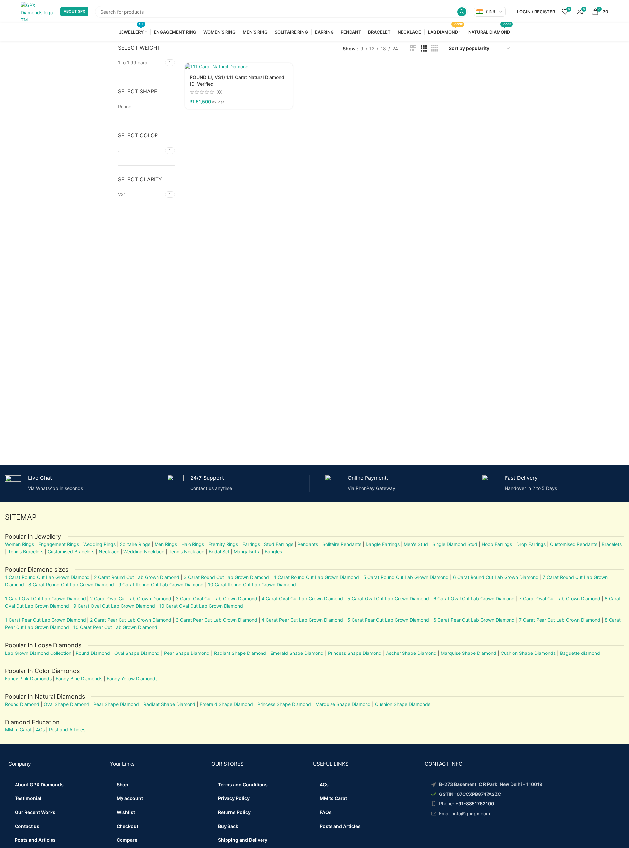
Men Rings (166, 544)
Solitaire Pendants (341, 544)
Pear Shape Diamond (187, 653)
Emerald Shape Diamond (297, 653)
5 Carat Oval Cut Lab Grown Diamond (387, 598)
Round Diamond (93, 653)
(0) (219, 92)
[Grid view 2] (413, 48)
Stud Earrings (278, 544)
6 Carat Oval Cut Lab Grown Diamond (474, 598)
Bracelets (612, 544)
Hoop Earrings (497, 544)
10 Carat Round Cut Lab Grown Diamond (252, 584)
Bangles (273, 551)
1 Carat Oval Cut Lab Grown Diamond (45, 598)
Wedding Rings (99, 544)
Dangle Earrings (383, 544)
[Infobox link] (76, 483)
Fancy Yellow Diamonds (132, 678)
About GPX (74, 11)
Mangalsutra (247, 551)
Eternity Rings (223, 544)
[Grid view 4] (434, 48)
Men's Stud (416, 544)
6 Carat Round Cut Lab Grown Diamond (496, 577)
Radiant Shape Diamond (240, 653)
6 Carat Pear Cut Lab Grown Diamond (474, 620)
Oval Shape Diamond (137, 653)
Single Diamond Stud (454, 544)
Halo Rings (192, 544)
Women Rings (19, 544)
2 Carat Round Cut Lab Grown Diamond (136, 577)
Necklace (109, 551)
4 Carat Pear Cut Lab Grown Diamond (302, 620)
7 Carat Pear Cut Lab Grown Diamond (559, 620)
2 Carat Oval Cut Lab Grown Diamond (130, 598)
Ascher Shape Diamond (411, 653)
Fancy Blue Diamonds (79, 678)
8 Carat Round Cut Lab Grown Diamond (71, 584)
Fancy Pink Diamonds (28, 678)
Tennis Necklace (186, 551)
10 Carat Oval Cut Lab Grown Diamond (201, 606)
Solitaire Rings (135, 544)
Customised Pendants (573, 544)
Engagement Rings (58, 544)
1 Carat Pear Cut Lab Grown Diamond (45, 620)
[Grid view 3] (424, 48)
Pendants (307, 544)
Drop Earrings (531, 544)
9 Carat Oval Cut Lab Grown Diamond (114, 606)
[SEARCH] (461, 11)
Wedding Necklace (143, 551)
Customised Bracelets (70, 551)
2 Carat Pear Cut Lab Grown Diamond (130, 620)
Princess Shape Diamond (355, 653)
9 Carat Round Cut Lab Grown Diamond (161, 584)
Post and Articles (67, 729)
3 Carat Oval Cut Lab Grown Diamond (216, 598)
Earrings (251, 544)
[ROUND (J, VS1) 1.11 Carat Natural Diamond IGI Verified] (238, 66)
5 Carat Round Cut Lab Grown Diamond (406, 577)
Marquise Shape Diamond (468, 653)
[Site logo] (37, 11)
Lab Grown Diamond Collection (38, 653)
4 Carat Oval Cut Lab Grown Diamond (302, 598)
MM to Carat (18, 729)
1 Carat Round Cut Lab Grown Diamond (47, 577)
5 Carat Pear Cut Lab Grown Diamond (388, 620)
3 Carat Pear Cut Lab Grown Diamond (216, 620)
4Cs (40, 729)
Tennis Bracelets (25, 551)
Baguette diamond (580, 653)
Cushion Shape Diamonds (528, 653)
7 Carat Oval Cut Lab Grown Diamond (559, 598)
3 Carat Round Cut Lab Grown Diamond (226, 577)
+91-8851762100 (474, 803)
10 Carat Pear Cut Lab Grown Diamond (115, 627)
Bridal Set (219, 551)
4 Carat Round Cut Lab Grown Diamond (316, 577)
